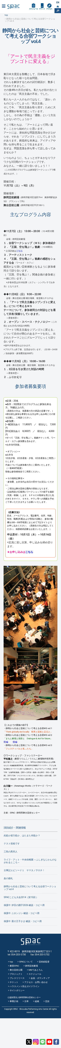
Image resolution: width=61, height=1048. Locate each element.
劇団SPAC (14, 966)
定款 (47, 1001)
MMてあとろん (36, 970)
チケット (42, 9)
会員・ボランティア (40, 978)
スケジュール (33, 9)
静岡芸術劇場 (31, 966)
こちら (19, 251)
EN (57, 2)
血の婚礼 (8, 878)
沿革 (26, 1001)
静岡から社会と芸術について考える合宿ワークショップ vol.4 (30, 887)
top (11, 961)
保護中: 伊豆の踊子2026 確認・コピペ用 (24, 905)
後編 (15, 742)
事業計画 (14, 1001)
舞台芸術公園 (16, 970)
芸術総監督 (44, 961)
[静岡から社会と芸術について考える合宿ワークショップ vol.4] (31, 645)
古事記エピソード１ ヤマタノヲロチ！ (24, 870)
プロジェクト (16, 974)
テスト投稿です (12, 843)
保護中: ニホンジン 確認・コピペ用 (21, 913)
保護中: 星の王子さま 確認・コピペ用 (23, 921)
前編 (6, 742)
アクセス (49, 9)
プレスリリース (17, 978)
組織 (37, 1001)
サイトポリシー (17, 990)
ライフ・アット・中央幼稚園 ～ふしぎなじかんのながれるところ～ (30, 861)
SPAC (13, 7)
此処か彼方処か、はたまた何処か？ (22, 835)
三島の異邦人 (10, 851)
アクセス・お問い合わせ (36, 982)
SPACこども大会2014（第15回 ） (21, 897)
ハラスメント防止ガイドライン (24, 986)
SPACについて (26, 961)
